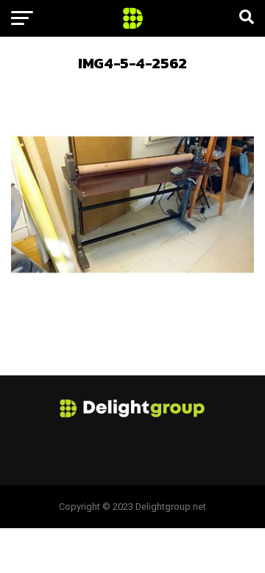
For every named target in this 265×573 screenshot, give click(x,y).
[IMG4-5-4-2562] (132, 321)
